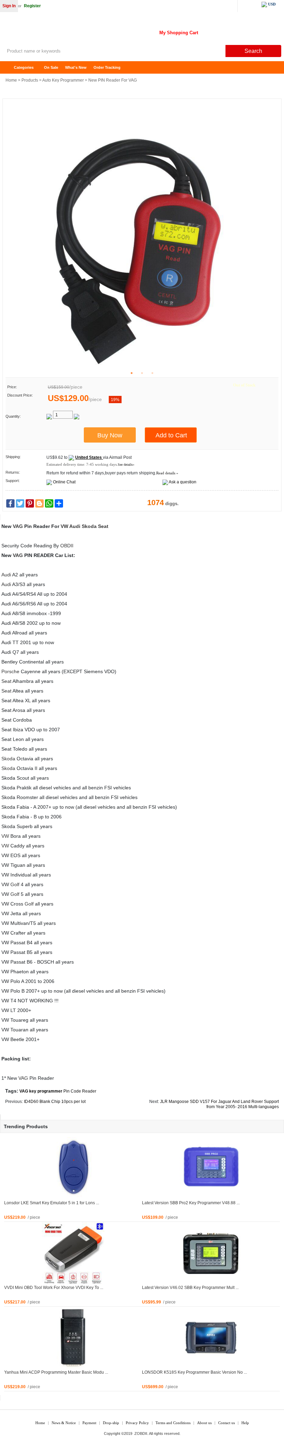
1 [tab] (131, 373)
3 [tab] (152, 373)
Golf (14, 884)
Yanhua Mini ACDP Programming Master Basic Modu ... (56, 1372)
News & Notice (64, 1423)
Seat (103, 526)
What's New (76, 67)
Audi (74, 526)
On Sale (51, 67)
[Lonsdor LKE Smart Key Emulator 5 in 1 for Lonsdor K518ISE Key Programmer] (73, 1168)
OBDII (66, 545)
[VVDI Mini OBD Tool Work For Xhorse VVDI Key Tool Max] (73, 1252)
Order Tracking (107, 67)
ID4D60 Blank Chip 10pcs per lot (55, 1101)
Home (8, 67)
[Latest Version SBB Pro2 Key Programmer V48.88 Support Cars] (211, 1168)
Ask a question (182, 482)
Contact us (226, 1423)
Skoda (89, 526)
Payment (89, 1423)
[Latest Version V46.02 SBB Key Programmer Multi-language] (211, 1252)
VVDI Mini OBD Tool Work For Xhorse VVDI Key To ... (53, 1287)
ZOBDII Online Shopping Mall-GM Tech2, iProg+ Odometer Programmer (55, 31)
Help (245, 1423)
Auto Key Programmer (63, 80)
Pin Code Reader (79, 1091)
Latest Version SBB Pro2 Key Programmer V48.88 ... (191, 1202)
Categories (24, 67)
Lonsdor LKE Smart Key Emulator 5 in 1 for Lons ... (51, 1202)
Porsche (10, 671)
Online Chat (64, 482)
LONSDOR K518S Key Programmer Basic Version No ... (194, 1372)
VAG (18, 526)
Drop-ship (111, 1423)
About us (204, 1423)
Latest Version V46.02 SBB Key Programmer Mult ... (190, 1287)
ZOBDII (140, 1433)
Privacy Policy (137, 1423)
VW (64, 526)
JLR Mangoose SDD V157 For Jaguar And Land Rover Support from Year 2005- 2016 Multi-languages (219, 1104)
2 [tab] (142, 373)
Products (29, 80)
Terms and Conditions (173, 1423)
